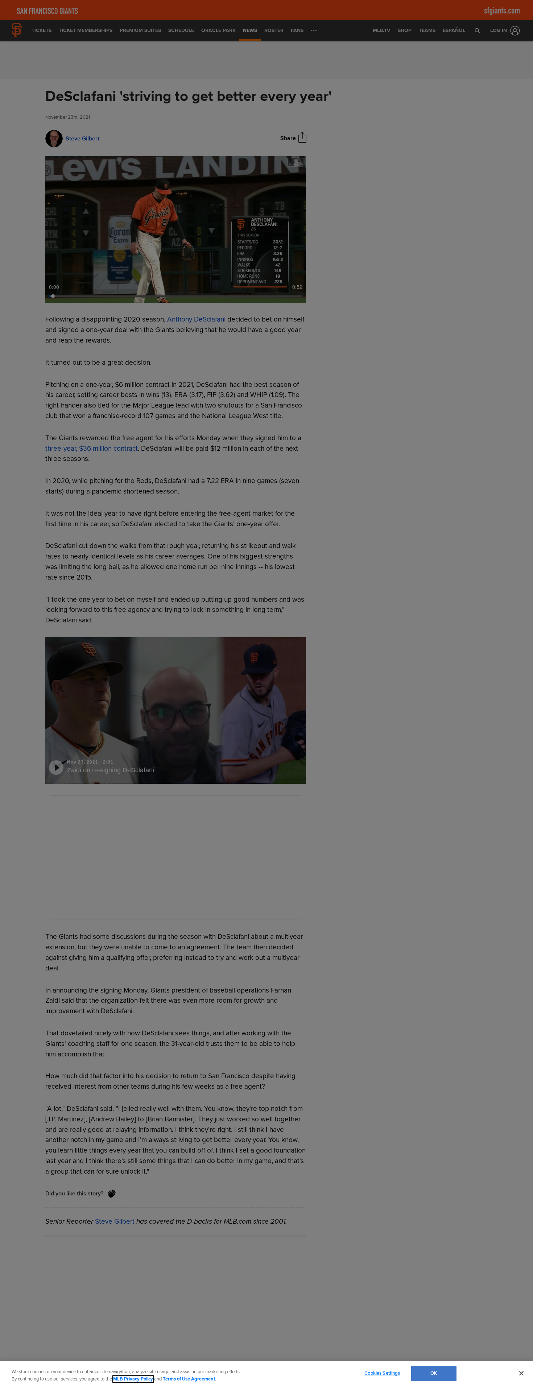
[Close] (521, 1373)
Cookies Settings (382, 1373)
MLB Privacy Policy (133, 1379)
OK (433, 1373)
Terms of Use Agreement (189, 1379)
